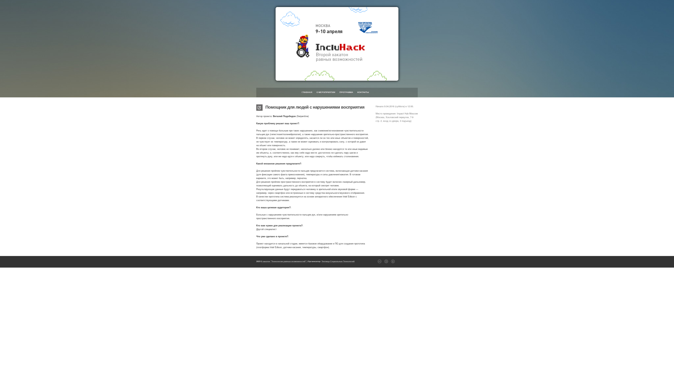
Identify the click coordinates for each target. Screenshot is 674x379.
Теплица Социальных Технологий (338, 261)
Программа (346, 92)
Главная (307, 92)
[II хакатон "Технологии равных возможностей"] (337, 44)
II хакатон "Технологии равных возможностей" (284, 261)
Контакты (363, 92)
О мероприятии (325, 92)
